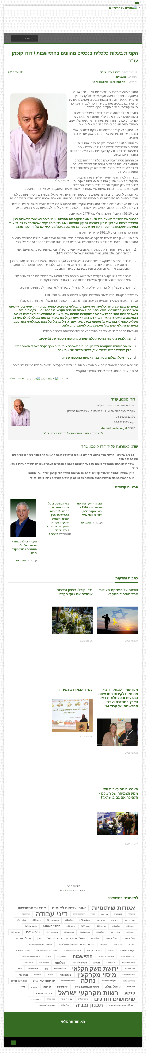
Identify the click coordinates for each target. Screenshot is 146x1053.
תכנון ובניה (89, 1005)
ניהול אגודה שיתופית (68, 981)
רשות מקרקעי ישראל (88, 993)
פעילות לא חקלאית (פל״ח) (86, 987)
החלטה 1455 (101, 926)
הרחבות (111, 950)
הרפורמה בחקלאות (94, 950)
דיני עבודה (51, 914)
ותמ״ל (48, 957)
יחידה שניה (29, 963)
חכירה (96, 962)
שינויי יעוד (66, 999)
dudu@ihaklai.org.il (114, 428)
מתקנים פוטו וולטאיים (109, 981)
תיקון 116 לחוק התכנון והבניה (122, 1005)
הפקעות (103, 944)
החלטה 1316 (37, 920)
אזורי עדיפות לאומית (69, 908)
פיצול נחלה (113, 986)
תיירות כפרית (36, 999)
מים (46, 969)
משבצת (51, 975)
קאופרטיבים (62, 987)
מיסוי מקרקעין (96, 975)
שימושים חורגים (114, 999)
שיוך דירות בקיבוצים (44, 993)
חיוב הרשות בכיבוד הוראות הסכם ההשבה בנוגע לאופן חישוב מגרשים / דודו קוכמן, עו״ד (82, 477)
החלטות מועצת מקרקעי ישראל (66, 938)
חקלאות (61, 962)
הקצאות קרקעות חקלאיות (40, 944)
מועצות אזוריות (60, 969)
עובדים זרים (19, 980)
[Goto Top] (13, 1042)
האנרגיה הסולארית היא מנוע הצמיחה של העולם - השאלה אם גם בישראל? (118, 793)
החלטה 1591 (111, 938)
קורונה (47, 986)
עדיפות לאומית (44, 981)
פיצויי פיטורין (131, 987)
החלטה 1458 (86, 926)
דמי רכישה (130, 920)
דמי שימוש (115, 920)
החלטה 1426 (130, 926)
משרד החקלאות (129, 981)
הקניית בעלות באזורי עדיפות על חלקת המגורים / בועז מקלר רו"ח (24, 547)
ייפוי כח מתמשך (129, 969)
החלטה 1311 (53, 920)
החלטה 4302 (95, 938)
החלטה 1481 (115, 932)
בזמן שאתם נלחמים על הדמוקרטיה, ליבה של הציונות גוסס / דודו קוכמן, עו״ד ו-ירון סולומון (81, 473)
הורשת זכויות (100, 920)
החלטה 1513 (69, 932)
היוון (39, 938)
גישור (93, 914)
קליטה (23, 987)
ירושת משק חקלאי (95, 969)
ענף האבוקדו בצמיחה (76, 690)
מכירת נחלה (65, 975)
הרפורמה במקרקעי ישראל (72, 950)
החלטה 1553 (129, 938)
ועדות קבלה (62, 957)
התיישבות (83, 956)
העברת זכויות (117, 944)
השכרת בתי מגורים (23, 950)
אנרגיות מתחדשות (32, 908)
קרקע (130, 993)
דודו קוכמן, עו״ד (110, 72)
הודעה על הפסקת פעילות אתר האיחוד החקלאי (118, 592)
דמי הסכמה (26, 914)
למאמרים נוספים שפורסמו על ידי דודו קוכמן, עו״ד (73, 433)
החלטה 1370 (117, 81)
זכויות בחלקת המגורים (31, 957)
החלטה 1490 (100, 932)
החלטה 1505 (85, 932)
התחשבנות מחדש (106, 956)
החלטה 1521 (52, 932)
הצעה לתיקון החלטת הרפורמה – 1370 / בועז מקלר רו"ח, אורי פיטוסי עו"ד (89, 509)
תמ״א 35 (65, 1005)
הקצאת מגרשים (127, 950)
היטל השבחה (23, 938)
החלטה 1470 (31, 926)
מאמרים (121, 76)
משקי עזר (38, 975)
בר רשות (104, 914)
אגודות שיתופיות (113, 908)
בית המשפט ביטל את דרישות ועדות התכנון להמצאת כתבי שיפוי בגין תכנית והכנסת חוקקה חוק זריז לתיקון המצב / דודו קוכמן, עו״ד (58, 509)
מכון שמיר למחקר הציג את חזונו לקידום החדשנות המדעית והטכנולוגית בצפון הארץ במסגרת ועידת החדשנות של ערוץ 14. (118, 698)
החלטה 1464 (71, 926)
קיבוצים (34, 987)
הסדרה (132, 944)
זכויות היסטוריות (128, 963)
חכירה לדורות (80, 962)
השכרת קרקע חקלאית (127, 956)
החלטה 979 (84, 920)
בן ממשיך (118, 914)
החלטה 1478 (100, 81)
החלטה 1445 (116, 926)
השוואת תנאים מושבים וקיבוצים (46, 950)
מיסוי (20, 969)
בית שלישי (131, 914)
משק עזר (23, 975)
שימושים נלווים (83, 999)
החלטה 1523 (33, 932)
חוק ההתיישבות (111, 962)
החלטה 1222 (69, 920)
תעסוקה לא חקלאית (46, 1005)
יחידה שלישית (44, 962)
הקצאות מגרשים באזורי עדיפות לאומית (76, 944)
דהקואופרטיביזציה (79, 914)
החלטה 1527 (15, 932)
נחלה (88, 981)
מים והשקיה (33, 969)
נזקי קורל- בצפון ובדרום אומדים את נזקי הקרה (74, 592)
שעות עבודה (51, 999)
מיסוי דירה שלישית (128, 975)
